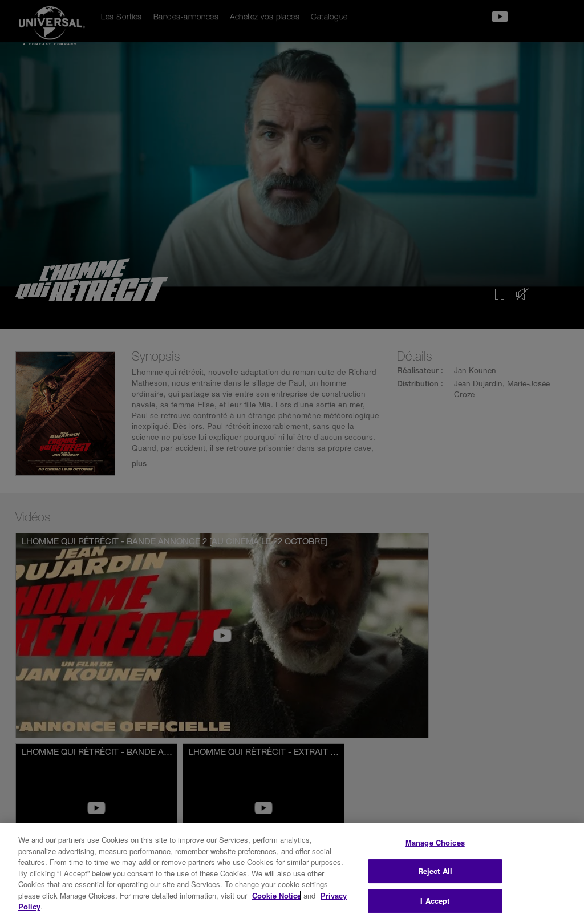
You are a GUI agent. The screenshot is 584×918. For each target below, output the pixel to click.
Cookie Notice (276, 895)
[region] (292, 870)
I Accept (434, 900)
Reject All (435, 871)
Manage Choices (435, 842)
